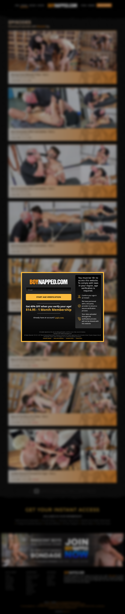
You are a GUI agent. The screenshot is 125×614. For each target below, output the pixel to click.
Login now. (59, 317)
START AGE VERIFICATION (48, 297)
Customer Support (47, 338)
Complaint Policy (70, 338)
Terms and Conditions (59, 338)
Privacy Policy (79, 338)
